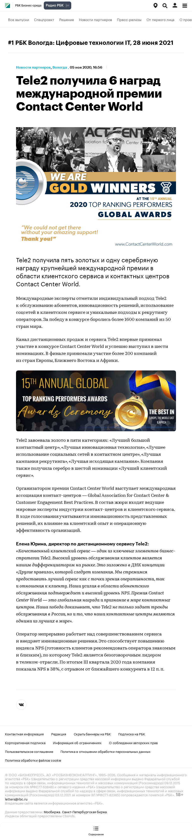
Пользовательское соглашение (29, 751)
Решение (66, 19)
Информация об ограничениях (77, 742)
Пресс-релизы (129, 19)
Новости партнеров (95, 19)
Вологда (59, 67)
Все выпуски (18, 19)
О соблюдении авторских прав (133, 742)
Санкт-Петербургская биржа (84, 811)
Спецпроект (44, 19)
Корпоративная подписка (25, 742)
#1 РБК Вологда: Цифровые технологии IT (69, 43)
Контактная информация (24, 733)
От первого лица (160, 19)
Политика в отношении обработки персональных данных (105, 751)
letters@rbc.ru (16, 798)
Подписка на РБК (131, 733)
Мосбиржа (52, 811)
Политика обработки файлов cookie (33, 759)
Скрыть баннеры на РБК (92, 733)
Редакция (58, 733)
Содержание (96, 834)
